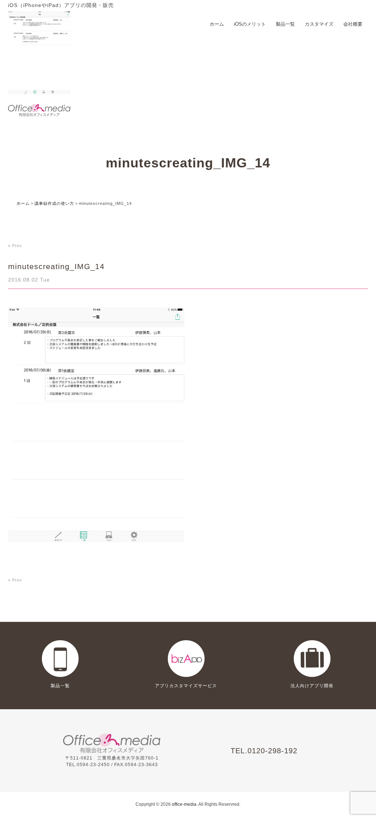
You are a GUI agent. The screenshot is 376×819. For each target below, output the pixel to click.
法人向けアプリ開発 (311, 685)
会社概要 (352, 24)
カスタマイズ (319, 24)
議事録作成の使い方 (54, 203)
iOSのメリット (250, 24)
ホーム (217, 24)
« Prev (15, 245)
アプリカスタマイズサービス (186, 685)
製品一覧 (285, 24)
